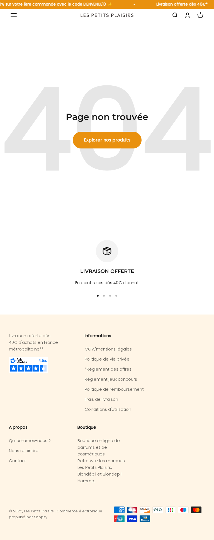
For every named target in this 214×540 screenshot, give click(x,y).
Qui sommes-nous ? (30, 440)
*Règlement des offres (108, 369)
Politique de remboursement (114, 389)
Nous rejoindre (23, 450)
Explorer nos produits (107, 140)
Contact (17, 461)
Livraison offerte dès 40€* (180, 4)
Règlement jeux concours (111, 379)
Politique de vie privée (107, 359)
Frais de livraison (101, 399)
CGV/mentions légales (108, 349)
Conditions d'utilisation (108, 409)
